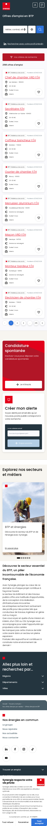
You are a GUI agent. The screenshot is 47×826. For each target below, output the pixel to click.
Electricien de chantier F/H (23, 297)
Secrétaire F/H (14, 109)
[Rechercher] (40, 29)
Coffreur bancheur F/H (20, 140)
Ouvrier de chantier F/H (21, 172)
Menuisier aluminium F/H (22, 203)
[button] (23, 366)
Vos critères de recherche (29, 58)
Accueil (5, 704)
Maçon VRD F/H (15, 235)
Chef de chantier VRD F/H (22, 77)
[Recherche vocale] (24, 29)
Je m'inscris (25, 384)
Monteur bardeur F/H (19, 266)
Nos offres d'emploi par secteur (13, 707)
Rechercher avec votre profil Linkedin (25, 44)
